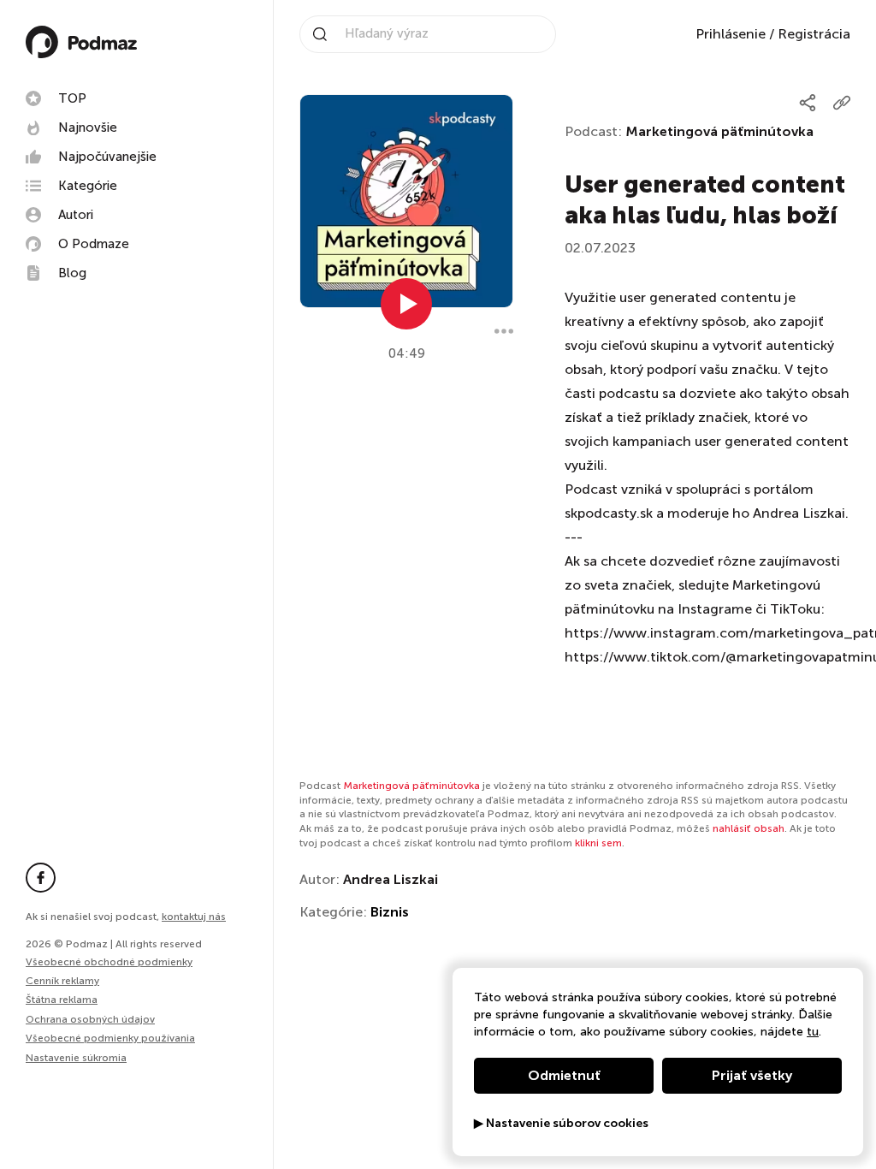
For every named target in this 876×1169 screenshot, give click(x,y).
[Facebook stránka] (41, 878)
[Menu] (503, 331)
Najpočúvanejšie (107, 156)
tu (813, 1031)
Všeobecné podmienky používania (110, 1038)
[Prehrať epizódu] (406, 303)
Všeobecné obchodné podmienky (109, 962)
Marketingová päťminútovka (719, 131)
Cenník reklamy (62, 981)
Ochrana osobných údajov (90, 1019)
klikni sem (598, 843)
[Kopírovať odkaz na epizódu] (841, 102)
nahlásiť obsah (748, 828)
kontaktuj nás (194, 917)
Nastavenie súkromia (76, 1058)
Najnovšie (87, 127)
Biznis (389, 912)
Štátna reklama (62, 1000)
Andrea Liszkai (390, 879)
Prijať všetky (752, 1075)
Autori (75, 215)
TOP (72, 98)
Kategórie (87, 185)
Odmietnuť (564, 1075)
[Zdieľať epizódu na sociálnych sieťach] (807, 102)
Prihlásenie (730, 34)
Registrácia (814, 34)
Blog (72, 273)
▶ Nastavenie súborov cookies (561, 1123)
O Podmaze (93, 244)
